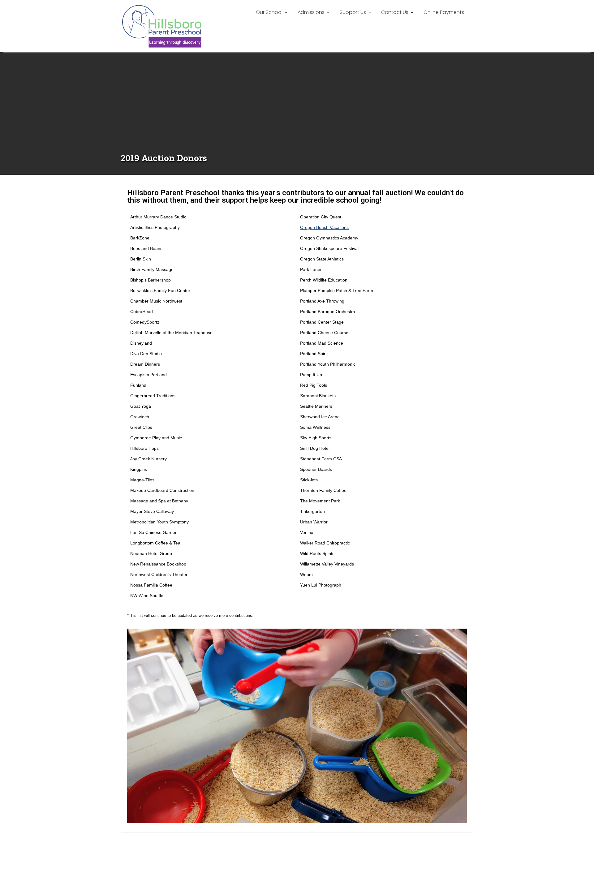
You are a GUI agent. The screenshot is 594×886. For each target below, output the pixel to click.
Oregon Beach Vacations (324, 227)
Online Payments (444, 12)
